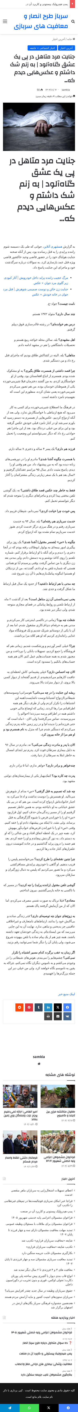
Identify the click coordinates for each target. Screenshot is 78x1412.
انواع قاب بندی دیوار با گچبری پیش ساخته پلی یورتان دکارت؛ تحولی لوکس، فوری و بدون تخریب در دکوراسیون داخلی (39, 1280)
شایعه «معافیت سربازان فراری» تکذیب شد (47, 1240)
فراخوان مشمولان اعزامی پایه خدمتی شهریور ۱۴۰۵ (42, 1217)
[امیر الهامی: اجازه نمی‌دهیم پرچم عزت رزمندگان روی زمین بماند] (20, 1096)
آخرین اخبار (58, 39)
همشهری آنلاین (53, 246)
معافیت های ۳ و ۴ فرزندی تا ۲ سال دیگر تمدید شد (43, 1269)
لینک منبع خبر (66, 994)
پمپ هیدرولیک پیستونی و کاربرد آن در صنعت (43, 4)
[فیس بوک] (67, 1007)
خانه (70, 39)
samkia (66, 89)
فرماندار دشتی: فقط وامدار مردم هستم (21, 1159)
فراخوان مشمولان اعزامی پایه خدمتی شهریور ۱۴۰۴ (59, 1159)
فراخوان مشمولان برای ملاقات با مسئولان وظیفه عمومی (39, 1223)
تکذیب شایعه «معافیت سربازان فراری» (49, 1246)
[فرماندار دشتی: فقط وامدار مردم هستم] (20, 1142)
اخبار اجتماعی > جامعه (42, 48)
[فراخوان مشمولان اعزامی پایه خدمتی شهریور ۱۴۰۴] (58, 1142)
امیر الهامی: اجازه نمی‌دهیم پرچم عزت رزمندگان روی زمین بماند (20, 1115)
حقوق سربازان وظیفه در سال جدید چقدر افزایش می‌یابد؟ (39, 1290)
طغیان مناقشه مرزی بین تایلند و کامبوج (60, 1113)
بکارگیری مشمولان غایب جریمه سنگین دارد (47, 1253)
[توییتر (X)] (58, 1007)
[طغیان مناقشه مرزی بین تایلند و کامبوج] (58, 1096)
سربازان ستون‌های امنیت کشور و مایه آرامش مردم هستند (39, 1296)
